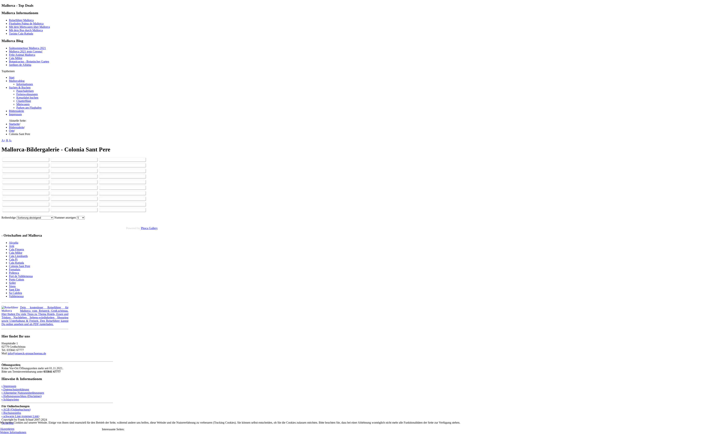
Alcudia (13, 242)
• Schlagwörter (10, 399)
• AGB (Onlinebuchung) (15, 409)
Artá (11, 246)
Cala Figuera (16, 249)
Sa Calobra (15, 292)
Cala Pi (13, 259)
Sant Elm (14, 289)
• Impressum (8, 386)
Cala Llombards (18, 256)
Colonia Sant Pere (19, 266)
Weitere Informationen (13, 432)
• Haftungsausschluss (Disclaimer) (21, 396)
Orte (11, 130)
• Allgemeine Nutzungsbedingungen (22, 392)
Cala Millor (15, 252)
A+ (3, 140)
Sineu (12, 286)
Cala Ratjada (16, 262)
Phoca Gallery (149, 228)
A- (10, 140)
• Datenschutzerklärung (15, 389)
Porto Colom (16, 279)
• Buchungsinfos (11, 412)
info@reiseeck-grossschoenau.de (27, 353)
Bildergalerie (16, 127)
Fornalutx (14, 269)
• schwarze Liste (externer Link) (20, 416)
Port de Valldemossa (21, 276)
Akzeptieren (7, 428)
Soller (12, 282)
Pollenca (14, 272)
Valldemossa (16, 296)
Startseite (14, 124)
